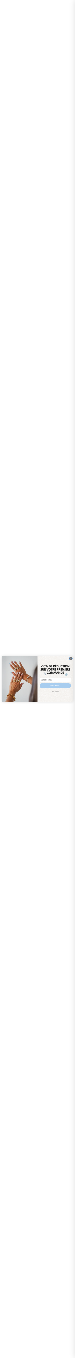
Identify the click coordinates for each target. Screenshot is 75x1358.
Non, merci (55, 691)
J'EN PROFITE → (55, 685)
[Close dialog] (70, 658)
